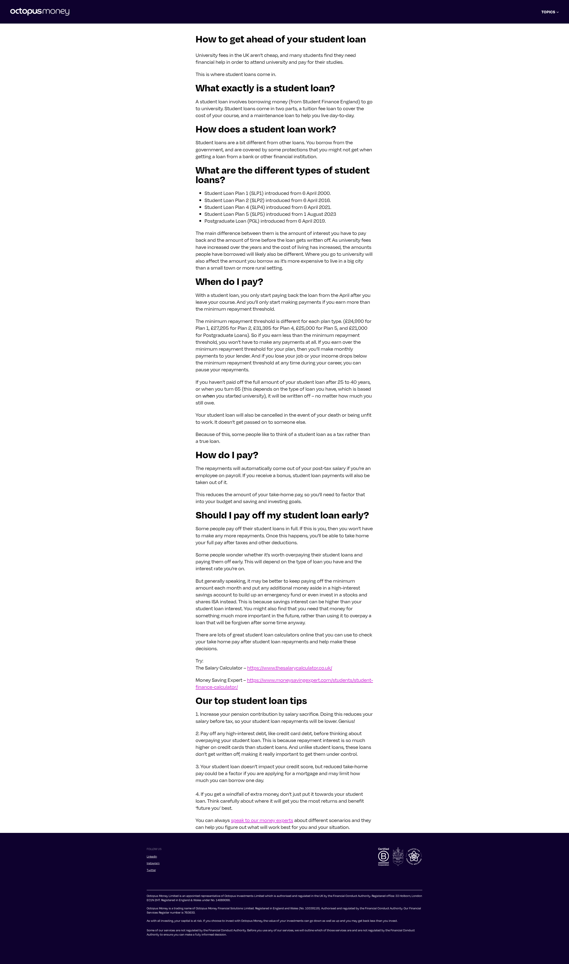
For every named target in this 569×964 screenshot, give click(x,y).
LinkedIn (152, 856)
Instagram (153, 863)
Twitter (151, 870)
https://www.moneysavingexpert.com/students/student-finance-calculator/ (284, 683)
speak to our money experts (262, 820)
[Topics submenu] (557, 11)
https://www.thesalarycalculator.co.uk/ (289, 667)
